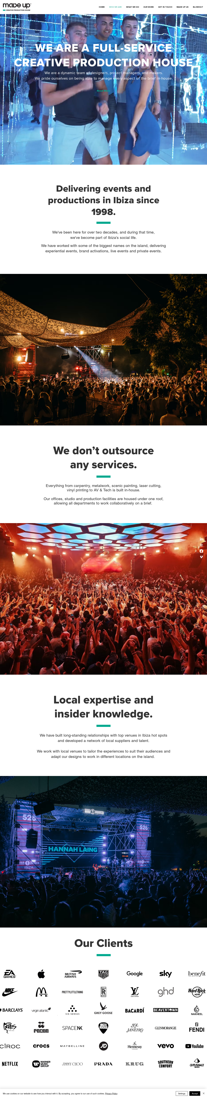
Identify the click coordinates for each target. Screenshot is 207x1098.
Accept (195, 1093)
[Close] (203, 1093)
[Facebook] (201, 551)
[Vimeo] (201, 557)
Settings (181, 1093)
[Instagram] (201, 545)
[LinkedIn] (201, 539)
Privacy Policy (111, 1093)
